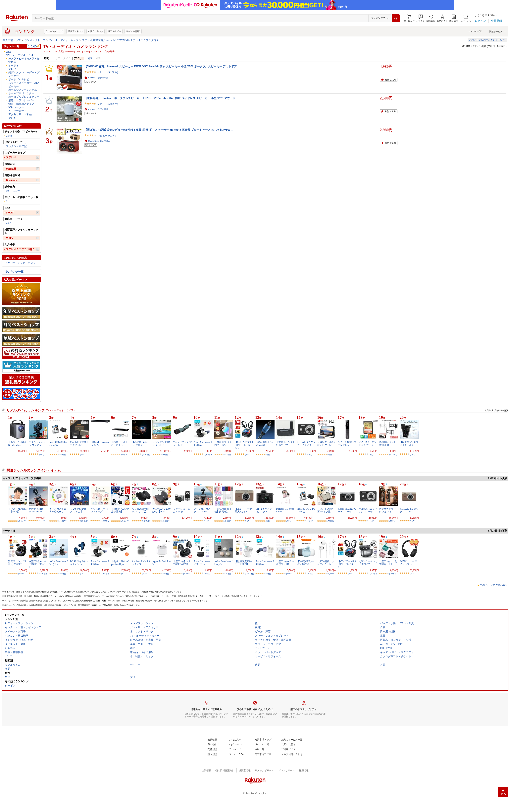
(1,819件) (393, 454)
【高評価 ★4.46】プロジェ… (139, 443)
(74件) (206, 521)
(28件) (82, 454)
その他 (12, 117)
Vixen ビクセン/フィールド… (182, 443)
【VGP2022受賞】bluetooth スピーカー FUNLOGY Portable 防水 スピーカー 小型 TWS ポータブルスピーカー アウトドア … (162, 66)
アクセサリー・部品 (20, 114)
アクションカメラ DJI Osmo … (202, 510)
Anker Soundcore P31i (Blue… (58, 563)
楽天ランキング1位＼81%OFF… (17, 563)
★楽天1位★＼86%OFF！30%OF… (37, 564)
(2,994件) (290, 574)
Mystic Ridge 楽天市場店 (99, 141)
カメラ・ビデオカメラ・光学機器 (23, 60)
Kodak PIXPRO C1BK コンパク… (347, 510)
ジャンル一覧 (475, 31)
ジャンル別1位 (133, 31)
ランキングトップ (54, 31)
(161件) (166, 574)
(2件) (288, 521)
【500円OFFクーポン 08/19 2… (306, 563)
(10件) (412, 521)
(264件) (145, 574)
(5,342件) (84, 521)
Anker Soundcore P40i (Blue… (203, 443)
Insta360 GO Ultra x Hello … (285, 510)
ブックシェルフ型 (16, 146)
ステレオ (11, 157)
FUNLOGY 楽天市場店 (98, 78)
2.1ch (9, 135)
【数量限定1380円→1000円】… (243, 563)
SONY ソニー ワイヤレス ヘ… (408, 563)
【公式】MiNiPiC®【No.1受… (17, 510)
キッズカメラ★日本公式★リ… (57, 510)
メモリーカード (17, 110)
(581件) (331, 521)
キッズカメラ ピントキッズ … (99, 510)
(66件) (41, 454)
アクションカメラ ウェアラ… (37, 443)
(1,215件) (146, 521)
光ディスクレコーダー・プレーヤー (23, 74)
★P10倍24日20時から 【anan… (161, 510)
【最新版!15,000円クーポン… (222, 443)
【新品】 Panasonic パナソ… (100, 443)
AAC (8, 223)
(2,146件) (208, 454)
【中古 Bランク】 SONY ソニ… (285, 443)
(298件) (207, 574)
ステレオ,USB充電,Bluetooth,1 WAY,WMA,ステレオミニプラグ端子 (120, 40)
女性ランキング (95, 31)
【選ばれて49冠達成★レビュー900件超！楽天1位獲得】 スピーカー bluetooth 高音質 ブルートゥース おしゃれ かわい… (159, 129)
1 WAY (10, 212)
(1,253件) (373, 574)
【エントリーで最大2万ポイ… (243, 510)
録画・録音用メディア (21, 103)
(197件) (310, 574)
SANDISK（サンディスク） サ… (368, 443)
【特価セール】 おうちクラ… (119, 443)
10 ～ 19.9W (13, 190)
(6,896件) (228, 521)
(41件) (309, 454)
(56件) (391, 521)
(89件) (165, 454)
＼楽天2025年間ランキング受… (140, 510)
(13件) (247, 521)
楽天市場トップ (12, 40)
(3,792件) (146, 454)
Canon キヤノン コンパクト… (264, 510)
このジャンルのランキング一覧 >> (487, 39)
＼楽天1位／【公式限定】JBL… (388, 563)
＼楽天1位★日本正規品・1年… (285, 563)
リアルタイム (114, 31)
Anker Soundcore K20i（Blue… (202, 563)
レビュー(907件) (106, 135)
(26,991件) (187, 574)
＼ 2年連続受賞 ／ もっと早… (78, 510)
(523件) (392, 574)
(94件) (124, 454)
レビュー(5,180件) (107, 72)
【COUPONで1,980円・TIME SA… (244, 445)
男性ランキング (75, 31)
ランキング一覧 (14, 271)
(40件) (412, 454)
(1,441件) (125, 574)
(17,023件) (249, 574)
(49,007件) (22, 574)
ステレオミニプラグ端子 (20, 249)
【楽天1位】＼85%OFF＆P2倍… (182, 563)
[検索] (396, 18)
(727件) (228, 454)
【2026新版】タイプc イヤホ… (325, 563)
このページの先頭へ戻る (494, 585)
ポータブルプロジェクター (23, 96)
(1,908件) (331, 574)
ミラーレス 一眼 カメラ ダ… (181, 510)
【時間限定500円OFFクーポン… (409, 443)
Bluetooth (11, 180)
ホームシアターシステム (22, 89)
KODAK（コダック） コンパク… (306, 443)
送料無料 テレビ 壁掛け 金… (387, 443)
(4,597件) (63, 521)
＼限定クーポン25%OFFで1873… (326, 443)
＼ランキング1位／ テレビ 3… (161, 443)
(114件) (42, 521)
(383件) (228, 574)
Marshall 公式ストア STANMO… (79, 443)
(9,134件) (22, 521)
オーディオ (14, 65)
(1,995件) (105, 521)
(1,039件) (166, 521)
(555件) (63, 574)
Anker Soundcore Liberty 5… (223, 563)
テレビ (12, 68)
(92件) (350, 574)
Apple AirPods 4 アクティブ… (141, 563)
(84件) (412, 574)
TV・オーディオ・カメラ (63, 40)
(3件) (330, 454)
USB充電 (11, 168)
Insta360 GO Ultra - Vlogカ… (58, 443)
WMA (9, 237)
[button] (420, 18)
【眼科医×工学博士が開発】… (120, 510)
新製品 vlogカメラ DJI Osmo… (37, 510)
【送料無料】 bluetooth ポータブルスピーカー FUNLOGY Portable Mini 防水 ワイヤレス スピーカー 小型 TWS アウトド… (161, 98)
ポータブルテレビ (18, 79)
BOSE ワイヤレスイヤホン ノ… (79, 563)
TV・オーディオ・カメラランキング (75, 46)
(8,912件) (43, 574)
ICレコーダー (16, 107)
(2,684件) (125, 521)
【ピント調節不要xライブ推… (325, 510)
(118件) (63, 454)
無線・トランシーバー (21, 100)
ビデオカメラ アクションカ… (387, 510)
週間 (89, 58)
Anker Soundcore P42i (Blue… (265, 563)
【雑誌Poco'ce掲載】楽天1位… (222, 510)
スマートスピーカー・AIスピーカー (23, 84)
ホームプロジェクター (21, 93)
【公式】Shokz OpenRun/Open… (120, 563)
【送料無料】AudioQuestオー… (265, 443)
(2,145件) (105, 574)
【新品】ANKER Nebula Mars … (17, 443)
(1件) (268, 454)
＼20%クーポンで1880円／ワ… (368, 563)
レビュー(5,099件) (107, 103)
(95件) (247, 454)
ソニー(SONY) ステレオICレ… (347, 443)
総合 (9, 51)
